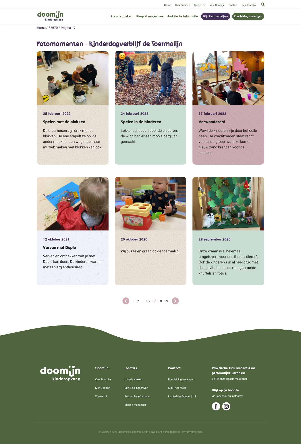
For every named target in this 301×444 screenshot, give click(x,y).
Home (167, 5)
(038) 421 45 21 (177, 387)
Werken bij (200, 5)
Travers (153, 431)
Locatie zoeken (121, 16)
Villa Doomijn (217, 5)
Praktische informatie (182, 16)
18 (160, 301)
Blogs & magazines (149, 16)
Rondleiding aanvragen (248, 16)
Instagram (237, 396)
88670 (53, 28)
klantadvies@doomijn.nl (182, 396)
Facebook (221, 396)
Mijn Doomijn (102, 387)
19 (166, 301)
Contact (233, 5)
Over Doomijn (182, 5)
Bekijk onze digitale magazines (230, 378)
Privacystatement (192, 431)
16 (148, 301)
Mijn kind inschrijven (215, 16)
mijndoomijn (249, 5)
